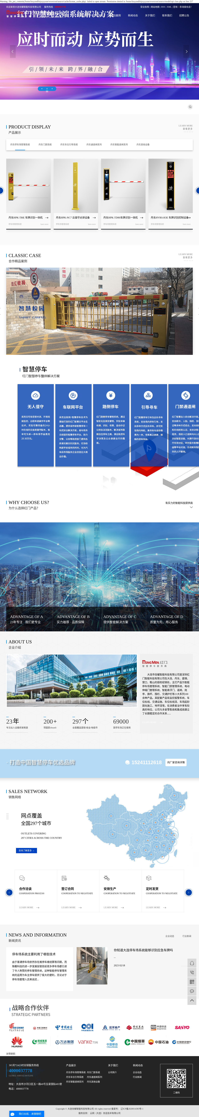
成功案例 (116, 15)
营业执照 (144, 7)
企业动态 (169, 936)
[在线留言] (191, 991)
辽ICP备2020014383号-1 (132, 1109)
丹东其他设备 (93, 1082)
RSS (163, 7)
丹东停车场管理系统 (76, 1072)
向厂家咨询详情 (176, 762)
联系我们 (167, 15)
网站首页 (82, 15)
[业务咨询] (191, 963)
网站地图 (155, 7)
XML (169, 7)
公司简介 (112, 1072)
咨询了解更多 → (27, 850)
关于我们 (150, 15)
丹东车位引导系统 (74, 1077)
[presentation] (13, 51)
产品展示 (99, 15)
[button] (42, 88)
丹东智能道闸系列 (74, 1082)
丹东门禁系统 (93, 1072)
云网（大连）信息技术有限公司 (104, 1113)
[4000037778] (191, 972)
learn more (186, 127)
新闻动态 (133, 15)
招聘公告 (184, 15)
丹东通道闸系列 (94, 1077)
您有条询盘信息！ (183, 7)
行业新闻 (187, 936)
